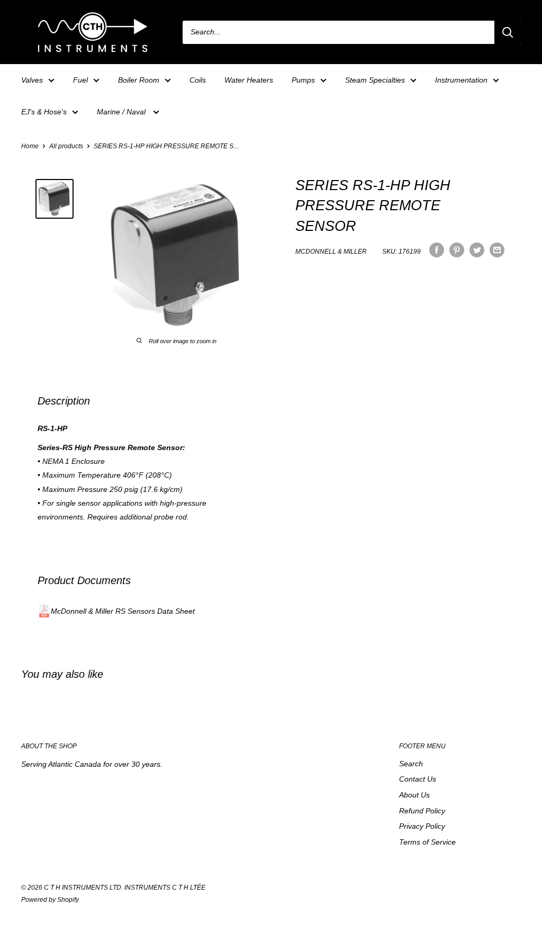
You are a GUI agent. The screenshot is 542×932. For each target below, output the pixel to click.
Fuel (80, 80)
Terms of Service (427, 842)
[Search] (507, 32)
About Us (414, 795)
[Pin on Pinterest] (456, 250)
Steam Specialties (375, 80)
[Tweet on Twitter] (476, 250)
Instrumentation (461, 80)
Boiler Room (138, 80)
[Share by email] (497, 250)
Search (411, 763)
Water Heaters (248, 80)
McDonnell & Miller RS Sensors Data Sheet (123, 611)
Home (30, 146)
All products (66, 146)
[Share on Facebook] (436, 250)
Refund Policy (422, 810)
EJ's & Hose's (44, 111)
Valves (32, 80)
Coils (197, 80)
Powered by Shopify (50, 899)
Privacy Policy (422, 826)
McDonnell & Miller (331, 251)
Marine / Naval (122, 111)
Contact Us (417, 779)
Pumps (303, 80)
